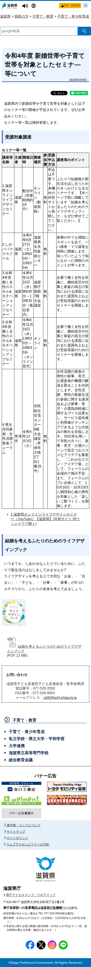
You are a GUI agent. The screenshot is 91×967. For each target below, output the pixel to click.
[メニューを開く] (85, 5)
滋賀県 (5, 16)
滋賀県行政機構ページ (55, 907)
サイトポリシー (17, 838)
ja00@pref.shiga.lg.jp (60, 698)
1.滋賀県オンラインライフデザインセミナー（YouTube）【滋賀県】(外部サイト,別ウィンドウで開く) (45, 519)
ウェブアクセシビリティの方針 (27, 844)
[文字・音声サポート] (25, 6)
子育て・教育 (42, 16)
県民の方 (21, 16)
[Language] (34, 6)
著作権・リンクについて (24, 825)
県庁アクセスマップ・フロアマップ (30, 895)
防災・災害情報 (72, 5)
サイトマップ (16, 831)
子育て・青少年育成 (73, 16)
